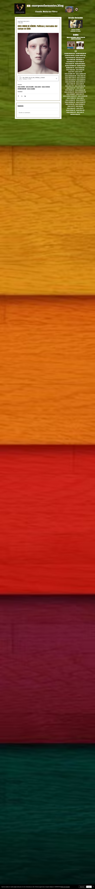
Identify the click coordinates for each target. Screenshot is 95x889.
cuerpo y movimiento (80, 90)
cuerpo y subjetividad (70, 102)
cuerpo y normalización (80, 92)
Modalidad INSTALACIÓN (80, 63)
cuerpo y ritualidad (71, 98)
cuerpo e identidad (21, 86)
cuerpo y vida (79, 106)
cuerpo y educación (70, 82)
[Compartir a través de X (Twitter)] (21, 96)
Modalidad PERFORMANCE (70, 65)
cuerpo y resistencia (46, 86)
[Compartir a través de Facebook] (18, 96)
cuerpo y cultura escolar (70, 77)
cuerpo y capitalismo (81, 73)
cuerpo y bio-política (30, 86)
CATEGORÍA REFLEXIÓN (69, 55)
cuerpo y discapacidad (70, 79)
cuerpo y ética (80, 108)
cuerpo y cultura (81, 75)
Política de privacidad (65, 886)
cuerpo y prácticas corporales (70, 96)
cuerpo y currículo (81, 77)
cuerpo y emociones (80, 82)
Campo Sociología (69, 63)
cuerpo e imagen (70, 69)
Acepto (88, 886)
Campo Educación (80, 57)
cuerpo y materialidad (80, 86)
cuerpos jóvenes (80, 110)
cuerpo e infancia (80, 69)
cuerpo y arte (78, 71)
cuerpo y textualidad (80, 104)
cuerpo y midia (80, 88)
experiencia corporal (75, 114)
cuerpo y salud (80, 98)
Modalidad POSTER (81, 65)
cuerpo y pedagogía (70, 94)
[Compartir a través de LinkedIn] (25, 96)
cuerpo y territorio (70, 104)
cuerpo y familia (80, 84)
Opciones (82, 886)
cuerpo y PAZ (71, 71)
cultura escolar (80, 112)
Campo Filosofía (80, 59)
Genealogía (20, 91)
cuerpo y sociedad (80, 100)
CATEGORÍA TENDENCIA (80, 55)
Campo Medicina (70, 61)
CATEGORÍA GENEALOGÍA (22, 88)
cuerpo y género (38, 86)
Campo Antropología (70, 57)
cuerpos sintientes (71, 112)
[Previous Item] (70, 24)
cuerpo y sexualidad (31, 88)
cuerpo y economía (81, 79)
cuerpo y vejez (71, 106)
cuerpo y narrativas (69, 92)
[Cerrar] (93, 887)
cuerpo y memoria (71, 88)
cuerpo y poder (80, 94)
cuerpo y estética (71, 84)
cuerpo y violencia (71, 108)
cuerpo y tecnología (80, 102)
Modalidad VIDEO (70, 67)
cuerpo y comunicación (70, 75)
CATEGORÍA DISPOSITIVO (69, 53)
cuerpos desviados (70, 110)
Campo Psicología (79, 61)
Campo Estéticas (71, 59)
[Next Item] (80, 24)
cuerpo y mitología (69, 90)
